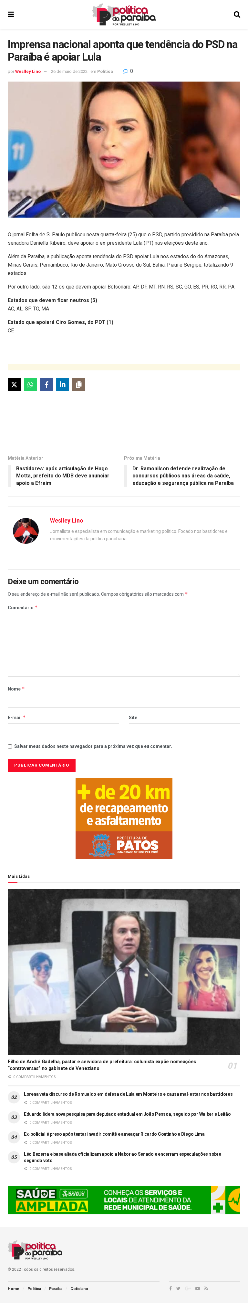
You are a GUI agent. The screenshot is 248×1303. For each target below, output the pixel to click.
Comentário (23, 607)
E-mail (17, 717)
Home (13, 1289)
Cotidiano (79, 1289)
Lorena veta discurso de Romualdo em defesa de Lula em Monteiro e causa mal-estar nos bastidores (128, 1094)
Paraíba (55, 1289)
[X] (14, 384)
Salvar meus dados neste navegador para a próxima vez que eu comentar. (93, 746)
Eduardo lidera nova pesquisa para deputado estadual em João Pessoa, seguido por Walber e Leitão (127, 1114)
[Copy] (78, 384)
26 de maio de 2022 (69, 71)
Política (105, 71)
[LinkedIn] (62, 384)
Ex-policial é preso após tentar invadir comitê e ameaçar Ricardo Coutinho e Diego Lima (114, 1134)
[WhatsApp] (30, 384)
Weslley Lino (28, 71)
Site (133, 717)
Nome (16, 689)
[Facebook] (46, 384)
